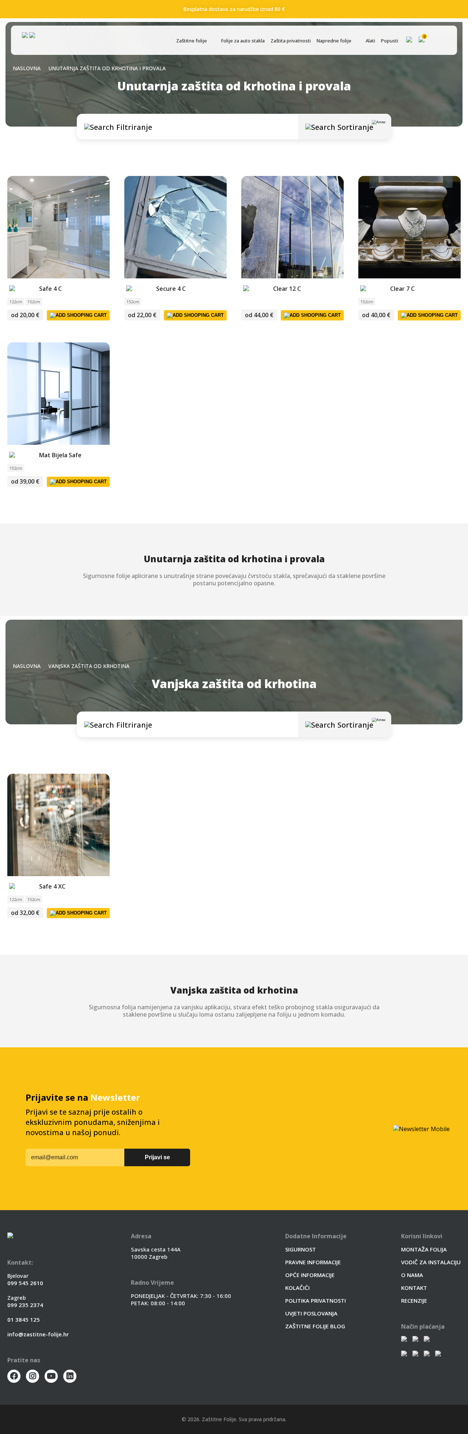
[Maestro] (427, 1354)
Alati (370, 40)
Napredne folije (334, 40)
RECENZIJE (414, 1300)
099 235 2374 (25, 1305)
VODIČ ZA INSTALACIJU (431, 1262)
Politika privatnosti (315, 1300)
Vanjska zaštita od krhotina (88, 665)
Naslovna (27, 68)
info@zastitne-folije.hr (38, 1334)
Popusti (389, 40)
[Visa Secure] (427, 1339)
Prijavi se (157, 1157)
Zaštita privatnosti (291, 40)
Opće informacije (310, 1275)
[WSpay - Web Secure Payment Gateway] (404, 1339)
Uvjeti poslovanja (311, 1313)
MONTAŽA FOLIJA (424, 1249)
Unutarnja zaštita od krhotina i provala (107, 68)
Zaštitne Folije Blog (315, 1326)
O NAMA (412, 1275)
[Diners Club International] (438, 1354)
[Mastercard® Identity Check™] (415, 1339)
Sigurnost (300, 1249)
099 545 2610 (25, 1283)
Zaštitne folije (191, 40)
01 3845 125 (23, 1319)
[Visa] (404, 1354)
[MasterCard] (415, 1354)
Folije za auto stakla (243, 40)
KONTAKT (414, 1287)
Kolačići (297, 1287)
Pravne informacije (313, 1262)
